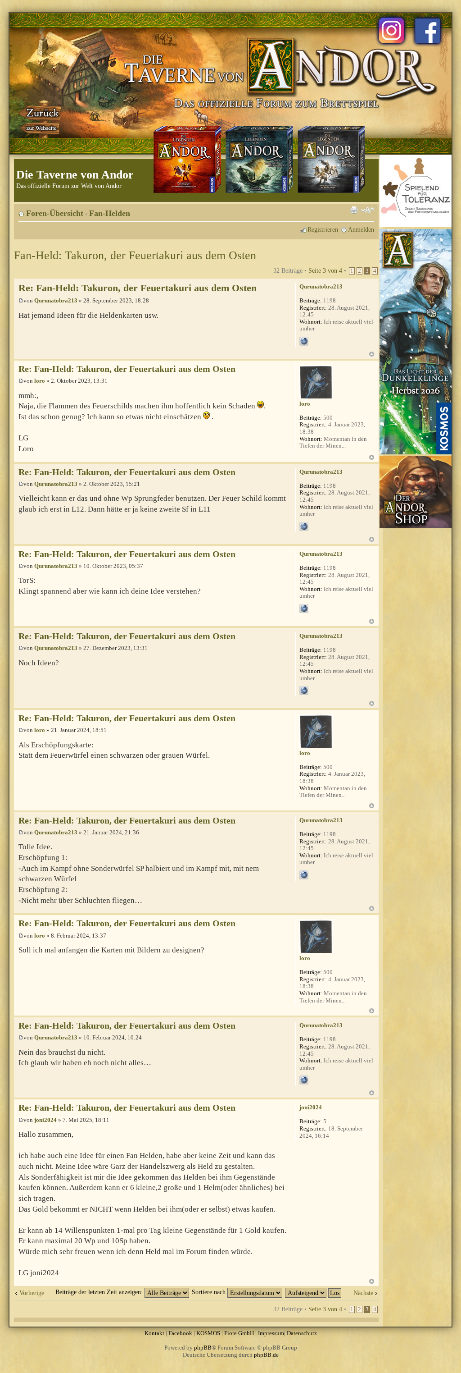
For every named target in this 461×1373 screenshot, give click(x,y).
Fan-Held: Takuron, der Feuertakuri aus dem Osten (135, 255)
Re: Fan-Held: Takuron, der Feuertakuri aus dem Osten (137, 287)
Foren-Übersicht (54, 213)
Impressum (271, 1333)
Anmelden (361, 229)
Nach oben (371, 354)
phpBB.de (266, 1354)
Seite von (325, 270)
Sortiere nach (209, 1291)
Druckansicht (354, 210)
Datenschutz (302, 1333)
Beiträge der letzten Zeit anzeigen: (100, 1291)
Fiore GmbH (239, 1333)
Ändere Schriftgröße (367, 210)
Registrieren (322, 229)
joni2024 (45, 1120)
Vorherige (31, 1292)
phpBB (203, 1347)
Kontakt (154, 1333)
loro (39, 380)
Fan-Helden (109, 213)
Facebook (180, 1333)
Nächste (363, 1292)
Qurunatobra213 (55, 300)
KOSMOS (208, 1333)
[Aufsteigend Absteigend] (313, 1291)
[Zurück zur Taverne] (40, 118)
